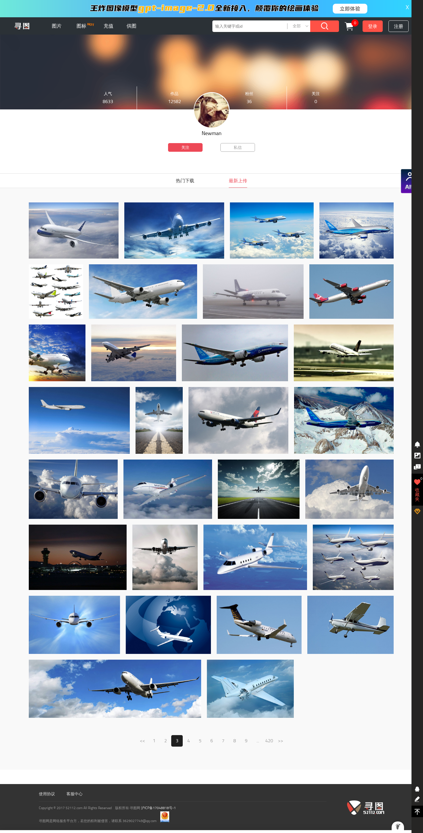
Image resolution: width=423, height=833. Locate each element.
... (257, 740)
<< (142, 740)
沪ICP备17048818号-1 (158, 808)
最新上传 (238, 180)
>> (280, 740)
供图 (131, 26)
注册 (398, 26)
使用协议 (47, 794)
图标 (82, 26)
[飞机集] (74, 257)
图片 (57, 26)
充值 (108, 26)
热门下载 (185, 180)
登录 (372, 26)
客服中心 (74, 794)
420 (269, 740)
